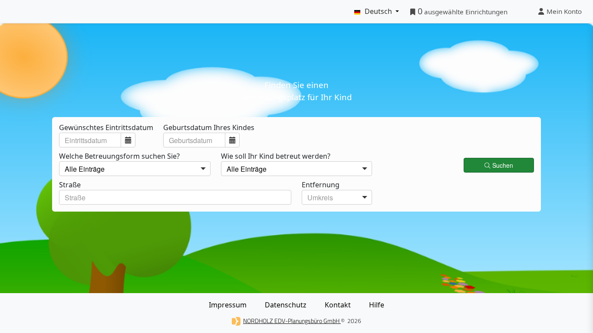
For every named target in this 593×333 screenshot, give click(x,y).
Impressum (228, 305)
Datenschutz (285, 305)
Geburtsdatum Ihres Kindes (208, 127)
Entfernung (321, 184)
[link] (500, 164)
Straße (70, 184)
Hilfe (376, 305)
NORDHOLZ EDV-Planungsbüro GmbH (292, 321)
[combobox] (90, 140)
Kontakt (338, 305)
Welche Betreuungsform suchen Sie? (120, 156)
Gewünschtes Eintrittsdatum (106, 127)
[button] (128, 140)
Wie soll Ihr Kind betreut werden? (276, 156)
